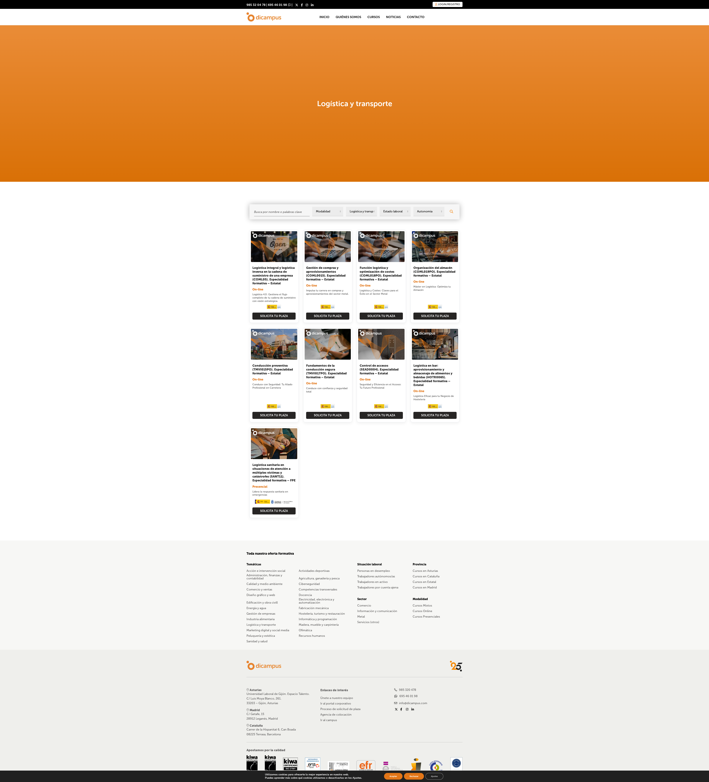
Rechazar (414, 776)
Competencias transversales (318, 589)
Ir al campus (328, 720)
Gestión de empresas (260, 613)
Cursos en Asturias (425, 570)
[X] (296, 5)
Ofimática (305, 630)
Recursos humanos (312, 635)
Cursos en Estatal (424, 581)
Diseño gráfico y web (260, 595)
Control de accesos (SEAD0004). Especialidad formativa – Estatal (379, 369)
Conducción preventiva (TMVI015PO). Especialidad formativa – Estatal (272, 369)
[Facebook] (302, 5)
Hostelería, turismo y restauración (322, 613)
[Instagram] (307, 5)
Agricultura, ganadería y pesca (319, 578)
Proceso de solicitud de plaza (340, 709)
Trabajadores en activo (372, 581)
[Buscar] (451, 211)
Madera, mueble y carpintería (319, 624)
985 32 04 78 (256, 5)
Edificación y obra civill (262, 602)
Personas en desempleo (373, 570)
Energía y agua (256, 608)
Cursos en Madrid (425, 587)
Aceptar (393, 776)
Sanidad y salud (257, 641)
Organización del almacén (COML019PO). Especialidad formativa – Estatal (434, 271)
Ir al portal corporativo (335, 703)
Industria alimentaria (260, 619)
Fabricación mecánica (314, 608)
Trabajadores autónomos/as (376, 576)
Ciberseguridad (309, 583)
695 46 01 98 (277, 5)
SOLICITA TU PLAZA (274, 316)
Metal (361, 616)
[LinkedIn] (312, 5)
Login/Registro (448, 4)
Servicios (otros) (368, 622)
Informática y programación (318, 619)
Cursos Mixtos (422, 605)
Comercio (364, 605)
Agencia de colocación (336, 714)
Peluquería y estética (260, 635)
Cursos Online (422, 611)
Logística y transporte (261, 624)
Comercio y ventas (259, 589)
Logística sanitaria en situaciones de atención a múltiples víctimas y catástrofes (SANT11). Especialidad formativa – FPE (274, 472)
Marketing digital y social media (267, 630)
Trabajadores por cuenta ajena (377, 587)
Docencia (305, 595)
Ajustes (434, 776)
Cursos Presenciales (426, 616)
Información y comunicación (377, 611)
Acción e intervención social (265, 570)
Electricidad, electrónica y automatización (316, 601)
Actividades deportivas (314, 570)
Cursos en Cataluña (426, 576)
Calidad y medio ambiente (264, 583)
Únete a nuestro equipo (336, 698)
